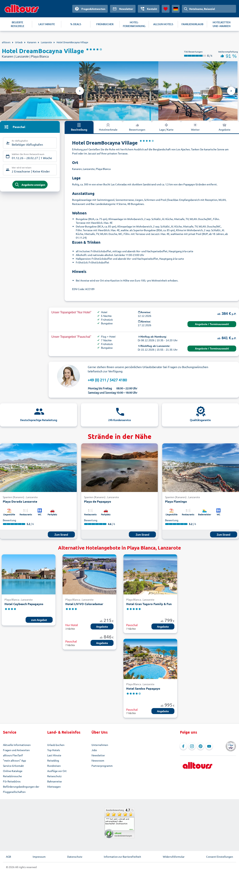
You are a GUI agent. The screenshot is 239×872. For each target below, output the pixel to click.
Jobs (94, 750)
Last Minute (54, 755)
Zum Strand (61, 534)
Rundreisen (54, 765)
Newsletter (98, 755)
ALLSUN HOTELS (163, 24)
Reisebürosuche (12, 776)
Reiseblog (53, 760)
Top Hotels (53, 750)
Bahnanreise (54, 781)
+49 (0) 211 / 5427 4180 (107, 379)
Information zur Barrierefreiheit (122, 856)
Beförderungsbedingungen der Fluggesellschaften (21, 789)
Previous (80, 91)
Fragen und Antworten (16, 750)
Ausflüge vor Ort (57, 771)
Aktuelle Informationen (17, 744)
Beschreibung (79, 129)
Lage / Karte (166, 129)
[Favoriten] (166, 9)
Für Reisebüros (12, 781)
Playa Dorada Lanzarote (20, 501)
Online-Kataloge (12, 771)
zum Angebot (39, 619)
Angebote (224, 129)
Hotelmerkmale (108, 129)
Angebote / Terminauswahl (212, 324)
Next (231, 91)
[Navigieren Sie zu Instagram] (192, 746)
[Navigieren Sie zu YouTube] (209, 746)
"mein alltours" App (14, 760)
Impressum (39, 856)
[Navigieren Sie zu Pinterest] (200, 746)
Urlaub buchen (55, 744)
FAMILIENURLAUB (192, 24)
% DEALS (75, 24)
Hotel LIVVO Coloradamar (84, 604)
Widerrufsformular (173, 856)
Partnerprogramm (102, 765)
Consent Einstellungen (219, 856)
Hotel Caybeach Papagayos (23, 604)
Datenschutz (74, 856)
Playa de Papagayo (97, 501)
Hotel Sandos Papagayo (143, 688)
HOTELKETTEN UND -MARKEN (221, 24)
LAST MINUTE (46, 24)
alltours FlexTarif (13, 755)
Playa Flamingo (176, 501)
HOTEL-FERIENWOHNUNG (134, 24)
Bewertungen (137, 129)
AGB (8, 856)
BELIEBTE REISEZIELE (17, 24)
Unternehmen (99, 744)
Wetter (195, 129)
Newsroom (97, 760)
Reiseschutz (54, 776)
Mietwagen (54, 786)
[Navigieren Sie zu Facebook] (183, 746)
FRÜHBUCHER (105, 24)
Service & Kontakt (13, 765)
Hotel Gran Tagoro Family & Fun (149, 604)
